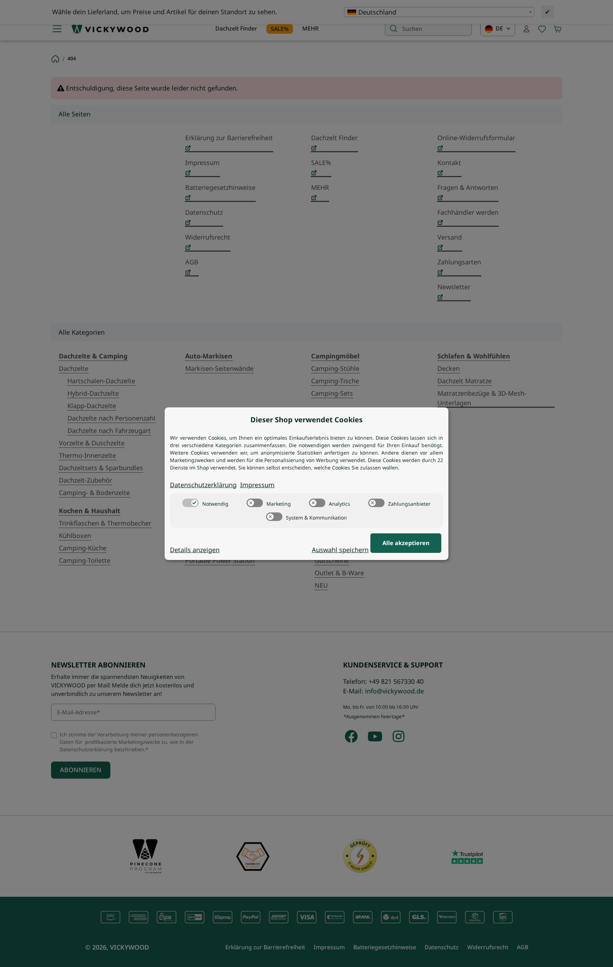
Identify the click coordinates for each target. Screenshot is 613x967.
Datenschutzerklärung (203, 484)
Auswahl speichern (340, 549)
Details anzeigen (195, 549)
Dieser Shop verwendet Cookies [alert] (306, 419)
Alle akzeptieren (405, 543)
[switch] (190, 503)
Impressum (257, 484)
